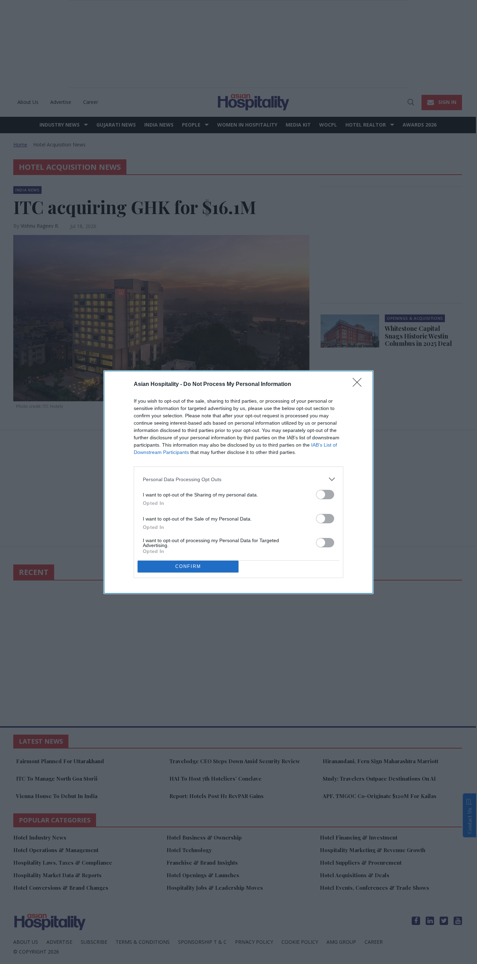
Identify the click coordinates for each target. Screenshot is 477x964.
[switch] (325, 494)
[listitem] (238, 479)
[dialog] (238, 482)
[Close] (359, 384)
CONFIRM (188, 566)
